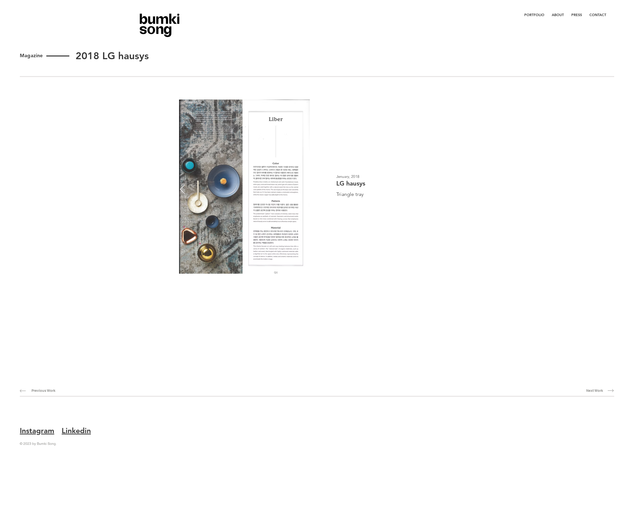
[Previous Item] (182, 189)
